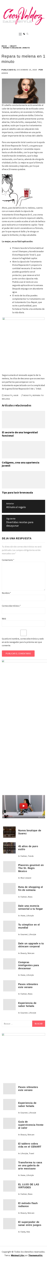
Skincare (30, 953)
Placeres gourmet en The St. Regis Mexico (31, 868)
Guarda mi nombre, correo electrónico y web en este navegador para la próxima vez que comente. (23, 642)
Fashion (24, 856)
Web (4, 618)
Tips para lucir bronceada (17, 492)
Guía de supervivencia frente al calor (30, 1124)
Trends (31, 856)
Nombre (6, 593)
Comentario (8, 560)
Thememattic (35, 1255)
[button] (24, 33)
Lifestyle (30, 915)
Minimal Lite (17, 1255)
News (30, 897)
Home (23, 915)
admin (5, 73)
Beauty (8, 395)
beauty (27, 395)
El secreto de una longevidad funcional (20, 434)
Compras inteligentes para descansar (28, 965)
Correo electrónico (11, 605)
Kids (28, 1232)
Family (23, 1232)
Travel (31, 1153)
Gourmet (24, 934)
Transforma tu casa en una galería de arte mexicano (30, 1165)
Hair (16, 395)
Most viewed (26, 878)
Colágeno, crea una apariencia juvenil (20, 464)
